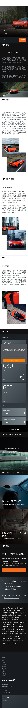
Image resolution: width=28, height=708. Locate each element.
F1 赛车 (3, 670)
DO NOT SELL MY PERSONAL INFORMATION (14, 356)
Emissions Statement (11, 598)
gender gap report (7, 686)
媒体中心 (4, 668)
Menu (4, 39)
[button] (14, 89)
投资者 (3, 662)
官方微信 (5, 700)
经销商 (3, 676)
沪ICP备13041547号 (7, 692)
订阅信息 (23, 39)
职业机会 (4, 666)
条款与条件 (4, 690)
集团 (3, 660)
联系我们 (4, 672)
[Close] (24, 346)
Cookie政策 (5, 684)
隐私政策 (4, 688)
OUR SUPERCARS (14, 458)
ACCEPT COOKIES (14, 360)
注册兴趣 (4, 674)
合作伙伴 (4, 664)
